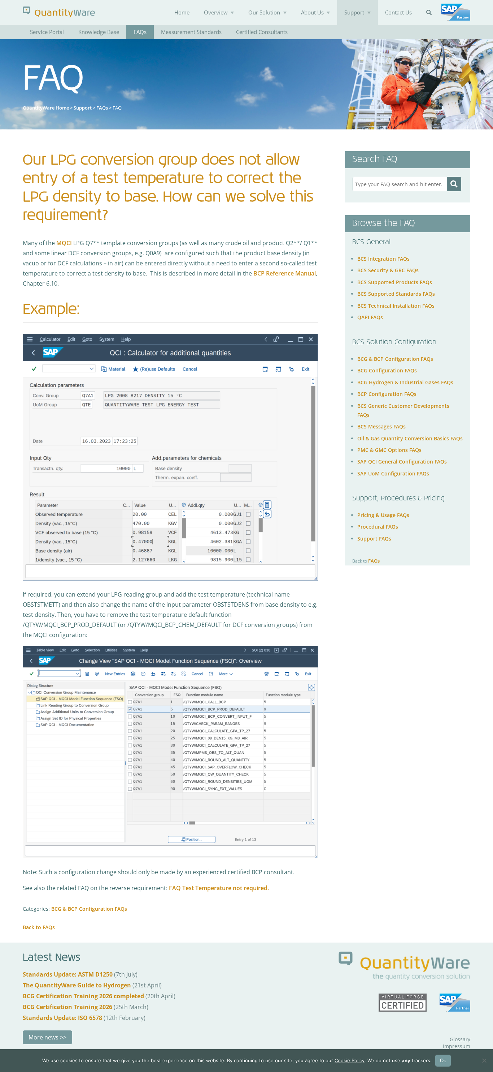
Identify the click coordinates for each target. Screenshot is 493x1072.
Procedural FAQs (377, 526)
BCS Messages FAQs (381, 426)
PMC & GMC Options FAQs (389, 450)
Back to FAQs (39, 927)
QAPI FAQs (370, 317)
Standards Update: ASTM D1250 (68, 974)
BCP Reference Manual (284, 273)
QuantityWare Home (46, 107)
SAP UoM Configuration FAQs (393, 473)
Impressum (456, 1046)
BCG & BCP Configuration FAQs (89, 908)
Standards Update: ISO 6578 (62, 1018)
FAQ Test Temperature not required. (219, 888)
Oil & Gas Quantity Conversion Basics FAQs (410, 438)
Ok (443, 1060)
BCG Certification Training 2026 (67, 1007)
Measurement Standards (191, 31)
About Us (312, 12)
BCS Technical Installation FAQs (396, 305)
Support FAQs (374, 538)
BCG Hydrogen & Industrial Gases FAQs (405, 382)
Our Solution (264, 12)
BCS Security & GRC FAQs (388, 270)
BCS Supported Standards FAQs (396, 293)
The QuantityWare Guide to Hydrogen (77, 985)
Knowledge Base (98, 31)
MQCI (64, 243)
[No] (484, 1060)
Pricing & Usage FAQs (383, 515)
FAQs (140, 31)
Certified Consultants (262, 31)
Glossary (460, 1039)
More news (43, 1037)
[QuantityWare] (59, 12)
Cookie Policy (350, 1060)
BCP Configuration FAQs (386, 393)
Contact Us (398, 12)
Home (181, 12)
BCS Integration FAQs (383, 258)
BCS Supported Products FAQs (394, 281)
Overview (216, 12)
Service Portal (47, 31)
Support (354, 12)
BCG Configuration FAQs (387, 370)
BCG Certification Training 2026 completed (83, 996)
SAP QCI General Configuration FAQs (402, 461)
